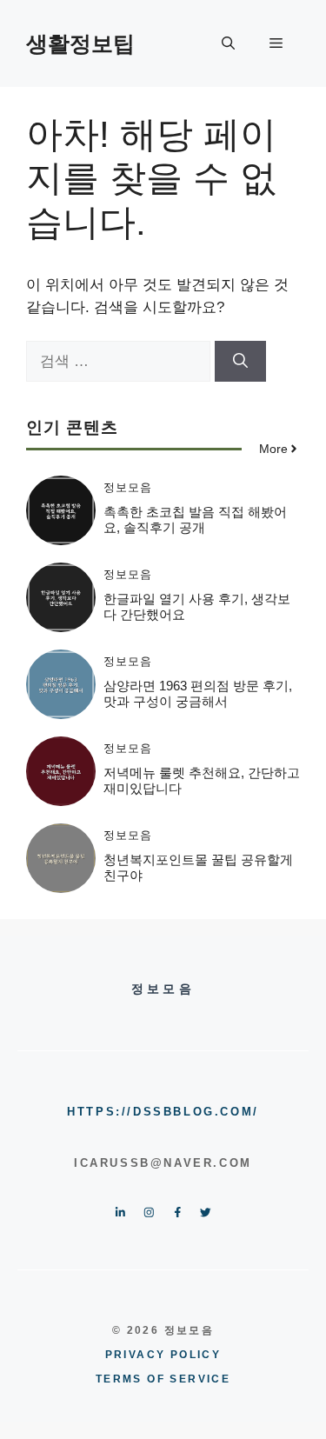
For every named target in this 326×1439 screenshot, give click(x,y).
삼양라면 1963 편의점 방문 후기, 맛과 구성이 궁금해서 (197, 693)
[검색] (240, 362)
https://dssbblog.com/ (163, 1111)
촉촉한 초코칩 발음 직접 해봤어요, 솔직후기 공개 (195, 519)
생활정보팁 (80, 43)
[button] (228, 43)
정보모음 (127, 487)
